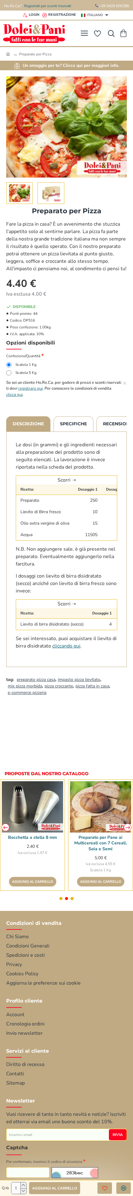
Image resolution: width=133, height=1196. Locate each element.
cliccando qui (66, 646)
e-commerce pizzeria (27, 693)
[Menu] (84, 33)
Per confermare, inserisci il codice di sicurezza (44, 1161)
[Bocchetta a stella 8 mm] (32, 807)
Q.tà (5, 1188)
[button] (12, 127)
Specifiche (73, 424)
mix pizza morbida (25, 686)
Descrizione (28, 424)
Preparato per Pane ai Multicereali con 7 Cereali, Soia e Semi (100, 843)
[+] (23, 1185)
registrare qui (30, 388)
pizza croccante (59, 686)
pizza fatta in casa (92, 686)
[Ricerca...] (110, 33)
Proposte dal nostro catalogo (46, 773)
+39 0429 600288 (113, 5)
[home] (8, 54)
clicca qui (14, 394)
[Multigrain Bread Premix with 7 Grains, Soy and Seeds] (100, 807)
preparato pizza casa (36, 679)
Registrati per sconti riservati (47, 5)
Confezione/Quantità (23, 355)
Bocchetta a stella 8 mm (32, 837)
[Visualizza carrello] (124, 33)
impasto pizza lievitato (79, 679)
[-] (23, 1191)
